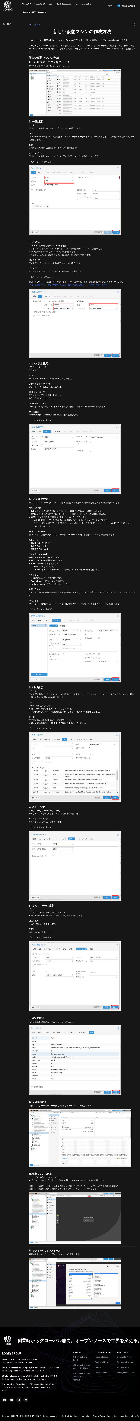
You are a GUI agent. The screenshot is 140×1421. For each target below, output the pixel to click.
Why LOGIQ (27, 4)
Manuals (99, 1367)
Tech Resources (64, 4)
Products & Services (43, 4)
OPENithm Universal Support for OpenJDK (81, 1377)
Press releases (101, 1357)
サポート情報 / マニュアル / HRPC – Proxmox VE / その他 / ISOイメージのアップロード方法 (68, 285)
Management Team (125, 1373)
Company (42, 12)
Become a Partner (84, 4)
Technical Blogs (102, 1362)
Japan (109, 6)
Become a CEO (29, 12)
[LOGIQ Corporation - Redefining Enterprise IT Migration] (12, 5)
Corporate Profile (124, 1357)
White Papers (101, 1373)
